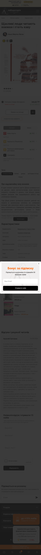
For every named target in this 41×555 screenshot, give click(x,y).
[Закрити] (38, 263)
